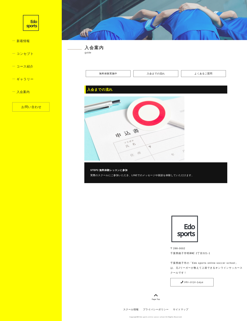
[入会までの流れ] (134, 158)
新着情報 (23, 41)
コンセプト (25, 54)
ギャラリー (25, 79)
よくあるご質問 (203, 73)
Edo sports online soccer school (152, 317)
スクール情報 (131, 309)
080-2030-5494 (193, 282)
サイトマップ (180, 309)
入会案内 (23, 92)
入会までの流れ (156, 73)
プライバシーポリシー (156, 309)
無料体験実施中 (108, 73)
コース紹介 (25, 66)
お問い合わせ (31, 107)
